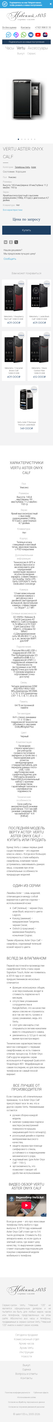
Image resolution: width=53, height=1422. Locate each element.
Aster (33, 167)
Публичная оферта (40, 1393)
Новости (26, 1356)
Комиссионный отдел (26, 1339)
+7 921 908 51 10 (43, 27)
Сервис (31, 53)
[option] (26, 99)
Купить (26, 230)
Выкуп (21, 53)
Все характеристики (12, 210)
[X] (16, 242)
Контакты (25, 27)
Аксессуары (38, 48)
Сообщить (10, 258)
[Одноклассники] (11, 242)
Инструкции (27, 1352)
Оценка (26, 1369)
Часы (9, 48)
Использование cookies (26, 1397)
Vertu (21, 48)
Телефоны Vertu (22, 167)
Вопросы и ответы (26, 1373)
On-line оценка (9, 27)
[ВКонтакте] (5, 242)
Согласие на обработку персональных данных (26, 1402)
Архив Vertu (26, 1347)
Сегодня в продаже (26, 1334)
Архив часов (26, 1343)
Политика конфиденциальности (17, 1393)
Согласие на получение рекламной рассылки (26, 1407)
